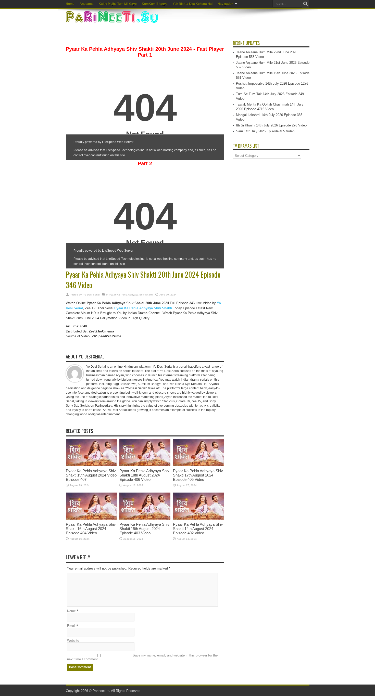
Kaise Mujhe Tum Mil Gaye (118, 4)
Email (71, 626)
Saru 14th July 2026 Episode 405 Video (265, 131)
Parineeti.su (101, 691)
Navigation (225, 4)
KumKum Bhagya (155, 4)
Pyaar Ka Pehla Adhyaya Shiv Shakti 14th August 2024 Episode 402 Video (198, 528)
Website (73, 640)
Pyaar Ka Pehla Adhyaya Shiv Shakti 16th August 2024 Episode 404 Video (91, 528)
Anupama (87, 4)
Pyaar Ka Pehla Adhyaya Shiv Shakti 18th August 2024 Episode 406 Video (144, 475)
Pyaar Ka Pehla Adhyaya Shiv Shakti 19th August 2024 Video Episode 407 (91, 475)
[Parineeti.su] (112, 19)
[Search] (305, 4)
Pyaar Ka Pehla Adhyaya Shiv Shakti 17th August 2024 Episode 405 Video (198, 475)
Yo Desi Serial (91, 294)
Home (70, 4)
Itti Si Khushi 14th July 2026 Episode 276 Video (271, 125)
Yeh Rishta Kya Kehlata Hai (192, 4)
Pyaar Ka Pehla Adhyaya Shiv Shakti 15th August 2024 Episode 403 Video (144, 528)
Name (71, 611)
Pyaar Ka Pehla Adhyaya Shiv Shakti (131, 294)
